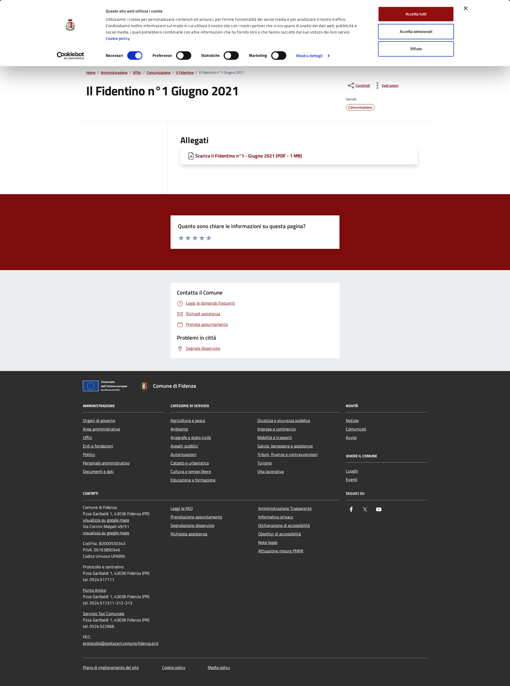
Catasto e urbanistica (190, 463)
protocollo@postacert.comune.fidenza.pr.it (121, 643)
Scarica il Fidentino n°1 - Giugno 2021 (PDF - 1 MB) (248, 155)
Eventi (352, 479)
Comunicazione (159, 72)
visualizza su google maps (106, 520)
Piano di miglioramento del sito (111, 667)
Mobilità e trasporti (274, 437)
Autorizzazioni (183, 454)
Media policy (219, 667)
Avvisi (351, 437)
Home (90, 72)
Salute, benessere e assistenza (285, 446)
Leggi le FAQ (182, 508)
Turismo (264, 463)
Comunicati (356, 429)
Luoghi (352, 471)
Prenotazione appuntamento (196, 517)
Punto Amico (94, 590)
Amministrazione (114, 72)
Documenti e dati (98, 471)
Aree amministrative (101, 429)
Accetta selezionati (416, 31)
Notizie (352, 420)
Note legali (268, 542)
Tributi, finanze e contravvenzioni (287, 454)
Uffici (137, 72)
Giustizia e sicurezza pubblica (283, 420)
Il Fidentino (185, 72)
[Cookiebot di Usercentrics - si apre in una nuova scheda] (70, 56)
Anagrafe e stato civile (191, 437)
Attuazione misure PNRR (280, 551)
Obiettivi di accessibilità (279, 534)
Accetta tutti (416, 14)
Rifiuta (416, 49)
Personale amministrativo (106, 463)
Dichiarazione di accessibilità (284, 525)
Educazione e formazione (193, 480)
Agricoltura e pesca (188, 420)
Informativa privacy (275, 517)
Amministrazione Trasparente (285, 508)
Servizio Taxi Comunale (103, 613)
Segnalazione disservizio (192, 525)
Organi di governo (99, 420)
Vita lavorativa (270, 471)
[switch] (183, 55)
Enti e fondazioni (98, 446)
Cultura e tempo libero (191, 471)
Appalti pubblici (184, 446)
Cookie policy (118, 38)
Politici (89, 454)
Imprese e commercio (276, 429)
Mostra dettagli (309, 56)
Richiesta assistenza (189, 534)
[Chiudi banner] (466, 8)
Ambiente (179, 429)
